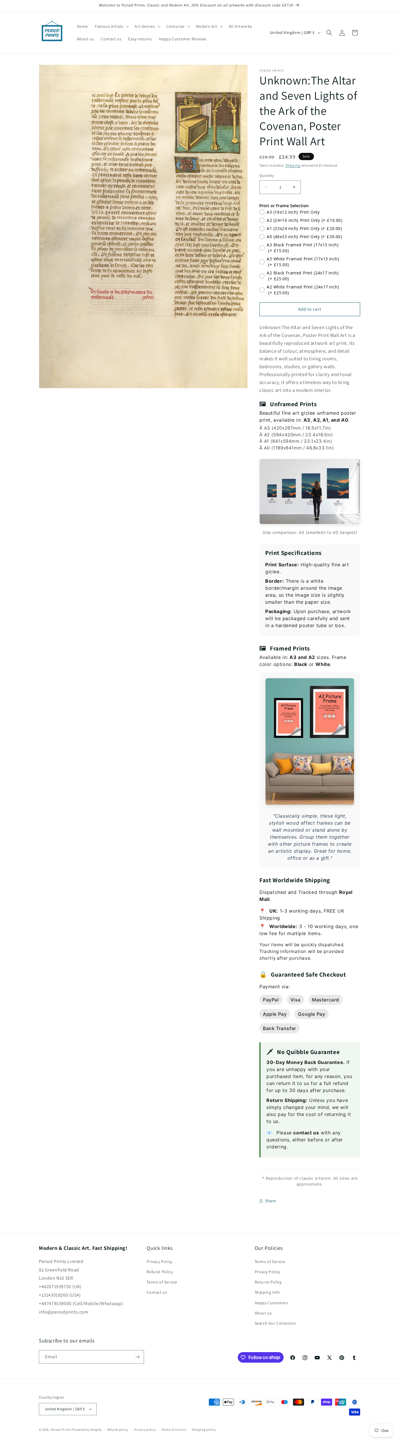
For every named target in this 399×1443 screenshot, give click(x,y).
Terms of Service (162, 1282)
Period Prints (61, 1430)
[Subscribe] (137, 1357)
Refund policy (117, 1430)
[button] (111, 26)
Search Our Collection (275, 1323)
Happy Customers (271, 1302)
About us (263, 1313)
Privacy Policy (159, 1261)
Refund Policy (160, 1271)
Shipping (292, 165)
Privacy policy (145, 1430)
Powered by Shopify (87, 1430)
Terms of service (173, 1430)
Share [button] (270, 1200)
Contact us (157, 1292)
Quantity (266, 175)
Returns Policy (268, 1282)
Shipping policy (204, 1430)
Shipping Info (267, 1292)
